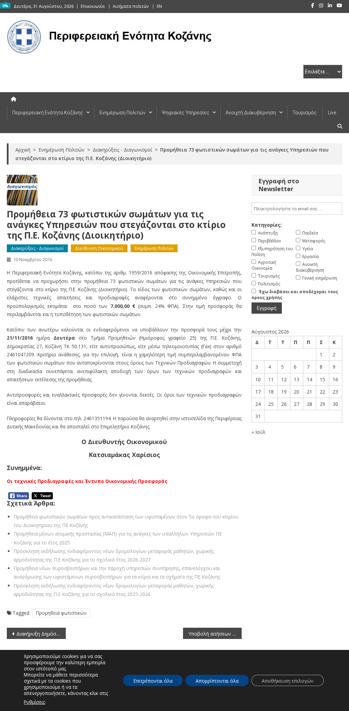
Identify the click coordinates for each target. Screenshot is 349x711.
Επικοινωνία (93, 6)
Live (332, 112)
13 (296, 379)
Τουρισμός (304, 112)
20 (296, 391)
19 (284, 391)
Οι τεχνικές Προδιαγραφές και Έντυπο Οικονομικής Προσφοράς (87, 481)
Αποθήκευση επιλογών (288, 681)
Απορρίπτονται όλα (217, 681)
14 (309, 379)
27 (296, 404)
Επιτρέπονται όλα (152, 681)
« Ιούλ (258, 432)
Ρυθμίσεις (34, 702)
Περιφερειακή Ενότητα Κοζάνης (47, 112)
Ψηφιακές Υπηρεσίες (185, 112)
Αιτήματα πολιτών (131, 6)
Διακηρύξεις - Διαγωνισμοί (37, 248)
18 (271, 391)
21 (309, 391)
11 (271, 379)
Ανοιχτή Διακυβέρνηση (251, 112)
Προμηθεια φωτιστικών (61, 613)
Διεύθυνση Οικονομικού (99, 248)
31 (258, 416)
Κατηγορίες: (267, 225)
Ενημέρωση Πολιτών (123, 112)
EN (159, 6)
